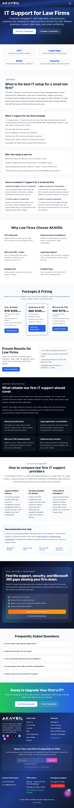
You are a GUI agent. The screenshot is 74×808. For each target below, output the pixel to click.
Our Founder (30, 725)
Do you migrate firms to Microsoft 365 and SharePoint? (24, 666)
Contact (29, 740)
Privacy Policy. (45, 767)
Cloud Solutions (56, 728)
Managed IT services (10, 549)
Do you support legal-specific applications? (20, 643)
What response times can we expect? (18, 651)
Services (29, 728)
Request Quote (11, 331)
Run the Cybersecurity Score (37, 616)
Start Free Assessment (34, 328)
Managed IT (55, 722)
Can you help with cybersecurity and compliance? (23, 659)
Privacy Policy (37, 802)
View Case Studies (11, 369)
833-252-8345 (9, 782)
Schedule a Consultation (49, 31)
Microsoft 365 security (43, 549)
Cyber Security (56, 725)
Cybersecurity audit (27, 549)
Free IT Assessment (49, 704)
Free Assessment (32, 734)
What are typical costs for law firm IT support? (21, 674)
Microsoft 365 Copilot (58, 731)
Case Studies (30, 737)
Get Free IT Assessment (24, 31)
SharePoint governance (59, 549)
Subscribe (51, 760)
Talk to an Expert (60, 329)
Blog (27, 731)
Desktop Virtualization (58, 734)
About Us (29, 722)
